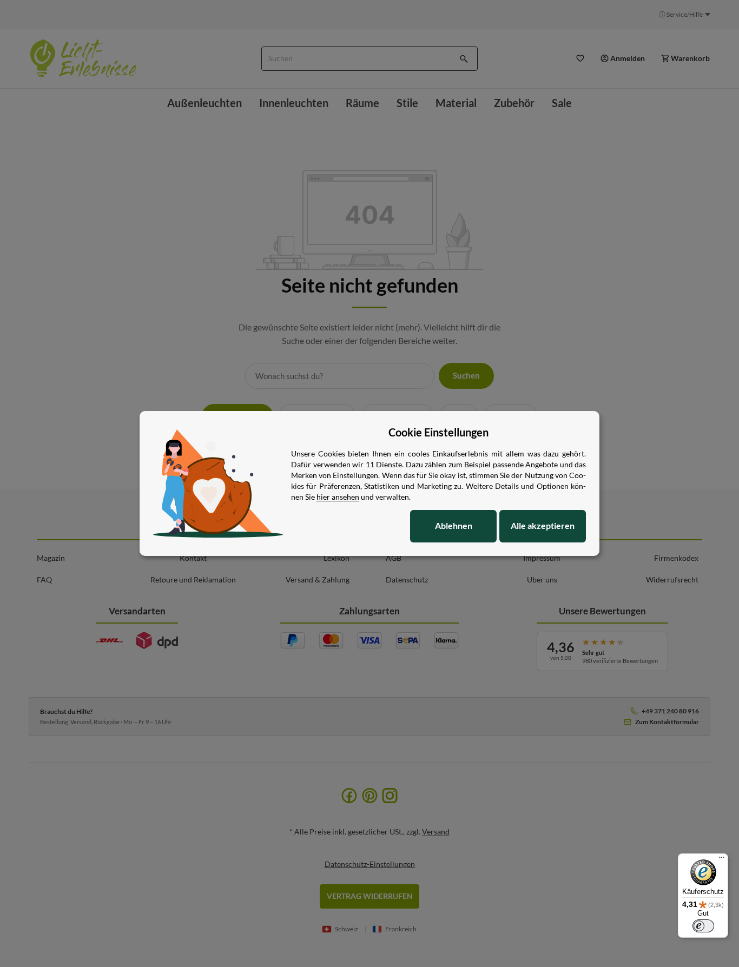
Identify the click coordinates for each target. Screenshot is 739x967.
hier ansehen (337, 496)
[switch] (703, 925)
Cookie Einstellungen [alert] (438, 432)
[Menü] (721, 859)
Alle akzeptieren (543, 525)
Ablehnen (453, 525)
